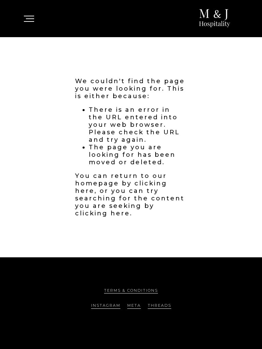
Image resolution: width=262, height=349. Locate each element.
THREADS (159, 305)
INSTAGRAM (105, 305)
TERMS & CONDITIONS (131, 290)
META (134, 305)
